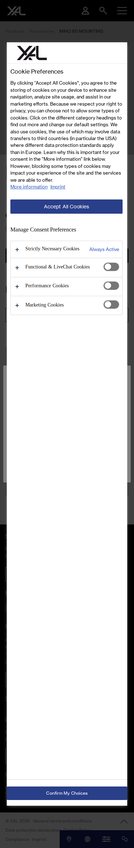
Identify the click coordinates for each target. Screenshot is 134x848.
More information (29, 187)
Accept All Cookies (66, 206)
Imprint (57, 187)
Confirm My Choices (67, 793)
